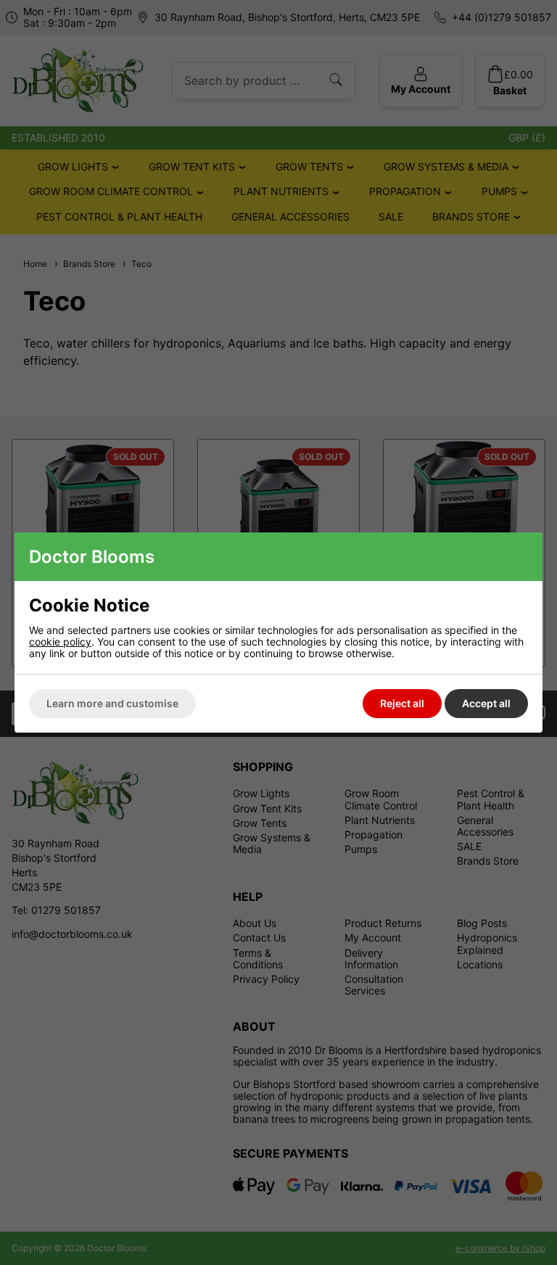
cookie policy (60, 641)
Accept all (486, 703)
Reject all (402, 703)
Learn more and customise (112, 703)
